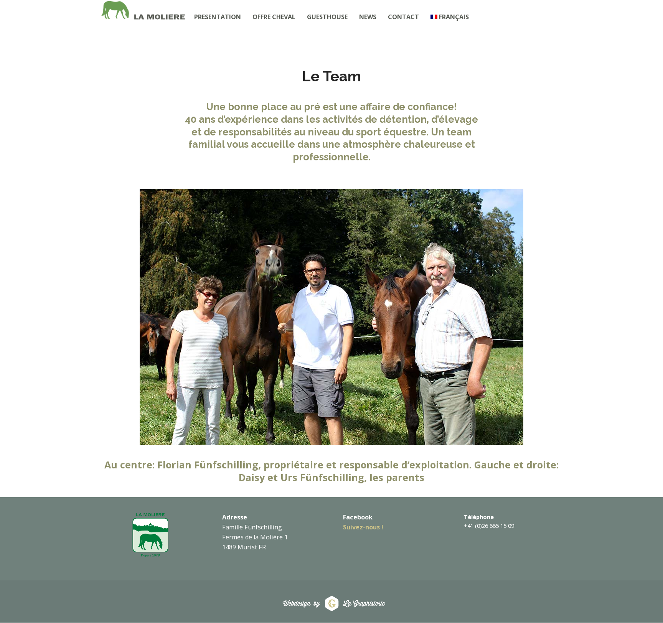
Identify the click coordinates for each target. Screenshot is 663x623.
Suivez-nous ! (363, 527)
